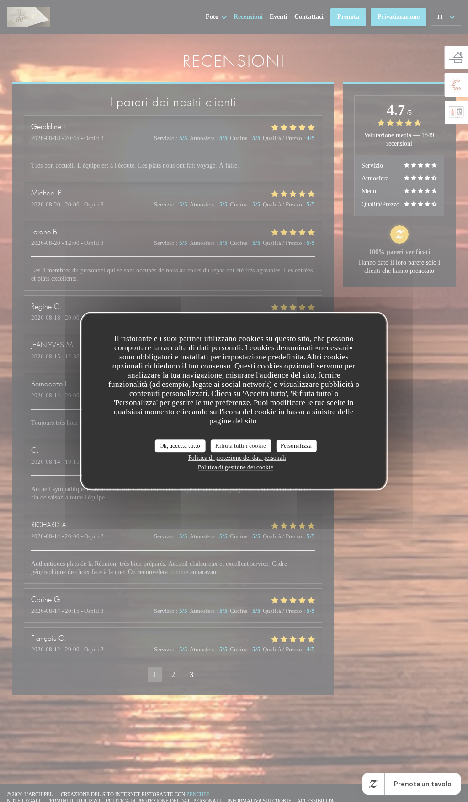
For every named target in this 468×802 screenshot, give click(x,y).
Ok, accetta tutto (180, 445)
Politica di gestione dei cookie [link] (235, 467)
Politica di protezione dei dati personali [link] (237, 457)
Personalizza (296, 445)
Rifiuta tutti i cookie (240, 445)
